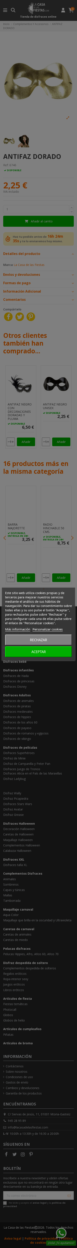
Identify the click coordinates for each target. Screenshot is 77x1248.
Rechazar (38, 640)
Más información (17, 629)
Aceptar (38, 651)
